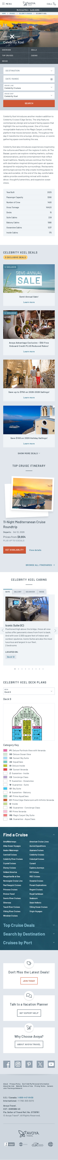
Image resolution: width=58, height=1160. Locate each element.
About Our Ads (8, 1086)
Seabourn (34, 898)
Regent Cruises (36, 889)
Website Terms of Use (24, 1086)
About (5, 1084)
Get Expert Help (29, 1013)
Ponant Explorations (38, 885)
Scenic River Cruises (12, 898)
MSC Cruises (35, 876)
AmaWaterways (9, 841)
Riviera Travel (9, 894)
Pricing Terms (40, 1086)
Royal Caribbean (36, 894)
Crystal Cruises (9, 863)
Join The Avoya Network (12, 1088)
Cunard (33, 863)
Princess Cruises (10, 889)
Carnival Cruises (10, 855)
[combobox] (29, 70)
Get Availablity (14, 549)
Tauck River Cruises (11, 907)
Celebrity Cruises (37, 855)
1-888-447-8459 (25, 1097)
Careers (50, 1086)
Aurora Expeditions (38, 846)
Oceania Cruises (36, 881)
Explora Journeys (37, 868)
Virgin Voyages (36, 911)
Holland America (10, 872)
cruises (12, 13)
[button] (2, 630)
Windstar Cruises (10, 916)
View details (35, 550)
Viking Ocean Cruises (38, 907)
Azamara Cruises (37, 850)
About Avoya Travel (29, 1044)
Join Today (29, 981)
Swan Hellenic (35, 902)
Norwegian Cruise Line (13, 881)
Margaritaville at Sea (11, 876)
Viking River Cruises (11, 911)
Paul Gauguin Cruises (12, 885)
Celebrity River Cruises (13, 859)
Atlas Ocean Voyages (12, 846)
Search (29, 103)
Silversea (7, 902)
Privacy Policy (15, 1084)
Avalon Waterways (10, 850)
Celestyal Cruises (37, 859)
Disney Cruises (9, 868)
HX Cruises (34, 872)
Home (4, 13)
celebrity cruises (25, 13)
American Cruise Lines (39, 841)
